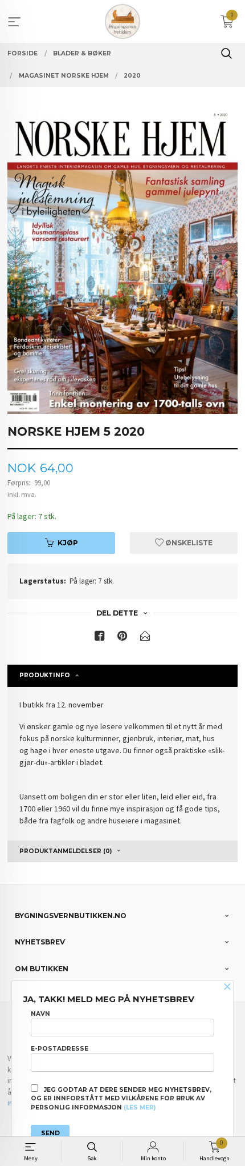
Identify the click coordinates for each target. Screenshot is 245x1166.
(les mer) (140, 1107)
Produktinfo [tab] (44, 675)
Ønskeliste (188, 542)
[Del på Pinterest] (122, 638)
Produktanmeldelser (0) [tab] (65, 851)
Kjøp (68, 542)
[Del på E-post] (145, 638)
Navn (40, 1014)
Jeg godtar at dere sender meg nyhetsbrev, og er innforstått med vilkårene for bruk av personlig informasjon (121, 1099)
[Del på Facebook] (100, 638)
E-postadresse (59, 1048)
